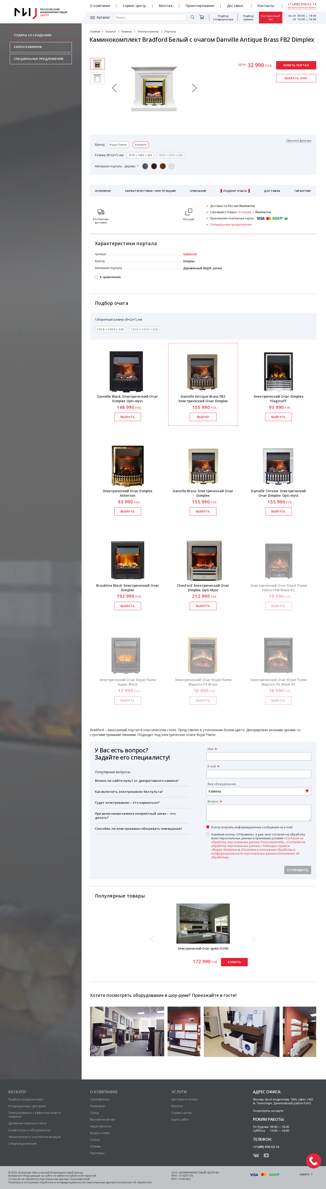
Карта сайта (179, 1119)
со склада (244, 212)
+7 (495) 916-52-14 (302, 4)
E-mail (212, 766)
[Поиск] (192, 18)
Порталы (170, 31)
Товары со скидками (32, 35)
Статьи (95, 1140)
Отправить (297, 870)
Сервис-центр (134, 5)
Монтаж (166, 5)
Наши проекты (100, 1126)
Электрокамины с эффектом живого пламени (34, 1115)
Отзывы (95, 1146)
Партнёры (97, 1153)
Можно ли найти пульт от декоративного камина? (137, 780)
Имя (211, 749)
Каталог (103, 17)
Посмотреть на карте (268, 1111)
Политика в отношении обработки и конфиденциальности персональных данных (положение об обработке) (80, 1182)
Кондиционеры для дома (27, 1106)
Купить (234, 962)
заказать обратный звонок (302, 8)
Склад (94, 1113)
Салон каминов (28, 47)
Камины (126, 31)
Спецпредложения (22, 1143)
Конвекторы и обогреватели (29, 1130)
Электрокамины (148, 31)
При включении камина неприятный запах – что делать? (135, 815)
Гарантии (302, 191)
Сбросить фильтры (298, 140)
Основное (103, 191)
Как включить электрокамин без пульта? (129, 791)
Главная (95, 31)
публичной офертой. (83, 1175)
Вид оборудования (222, 784)
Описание (198, 191)
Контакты (266, 5)
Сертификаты (100, 1099)
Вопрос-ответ (100, 1133)
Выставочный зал (270, 18)
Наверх (305, 1174)
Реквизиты (97, 1106)
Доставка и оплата (184, 1099)
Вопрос (213, 801)
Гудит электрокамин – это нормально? (127, 802)
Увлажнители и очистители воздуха (34, 1137)
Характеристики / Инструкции (150, 191)
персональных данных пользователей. (64, 1179)
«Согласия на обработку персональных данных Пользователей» (257, 840)
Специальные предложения (38, 59)
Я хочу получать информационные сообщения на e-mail (251, 827)
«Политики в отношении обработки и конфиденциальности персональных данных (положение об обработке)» (255, 853)
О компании (100, 5)
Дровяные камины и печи (27, 1123)
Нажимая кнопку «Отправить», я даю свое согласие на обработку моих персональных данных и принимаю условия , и (258, 845)
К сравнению (110, 277)
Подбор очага (235, 191)
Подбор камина (248, 17)
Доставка (235, 5)
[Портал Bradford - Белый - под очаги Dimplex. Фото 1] (97, 78)
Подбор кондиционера (223, 17)
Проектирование (199, 5)
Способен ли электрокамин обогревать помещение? (139, 828)
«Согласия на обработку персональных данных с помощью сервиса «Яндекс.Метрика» (258, 845)
